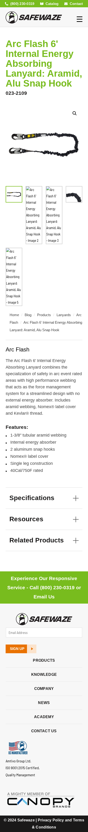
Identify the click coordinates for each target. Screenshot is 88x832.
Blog (28, 315)
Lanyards (64, 315)
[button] (74, 113)
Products (44, 315)
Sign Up (17, 649)
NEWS (44, 703)
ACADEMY (44, 717)
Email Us (44, 596)
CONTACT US (44, 731)
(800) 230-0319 (57, 587)
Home (14, 315)
